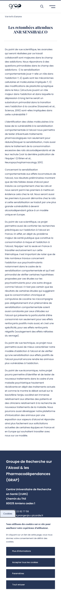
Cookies (7, 513)
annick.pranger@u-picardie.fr (26, 515)
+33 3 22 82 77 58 (19, 511)
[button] (40, 6)
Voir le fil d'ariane (13, 16)
